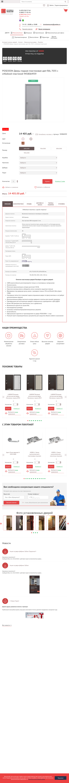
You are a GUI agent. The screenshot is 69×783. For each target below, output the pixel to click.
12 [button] (44, 478)
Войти (51, 5)
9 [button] (39, 478)
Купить (47, 181)
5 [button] (35, 420)
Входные (29, 33)
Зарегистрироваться (61, 5)
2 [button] (29, 420)
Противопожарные (21, 37)
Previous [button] (3, 397)
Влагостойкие (34, 37)
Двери (7, 33)
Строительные (39, 33)
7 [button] (39, 420)
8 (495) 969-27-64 (25, 10)
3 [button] (31, 420)
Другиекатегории (54, 37)
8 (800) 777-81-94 (25, 12)
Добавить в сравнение (11, 187)
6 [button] (37, 420)
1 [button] (27, 420)
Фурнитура (45, 37)
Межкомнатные (17, 33)
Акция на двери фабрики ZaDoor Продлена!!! (23, 551)
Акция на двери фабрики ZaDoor (19, 565)
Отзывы (29, 204)
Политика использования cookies (36, 779)
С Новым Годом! (14, 601)
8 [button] (41, 420)
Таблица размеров (51, 204)
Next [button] (66, 397)
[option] (33, 102)
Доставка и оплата (39, 204)
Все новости (6, 625)
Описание (8, 204)
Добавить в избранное (43, 187)
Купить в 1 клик (60, 181)
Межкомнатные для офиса (55, 33)
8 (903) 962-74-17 (25, 14)
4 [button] (33, 420)
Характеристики (18, 204)
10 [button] (41, 478)
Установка (61, 204)
